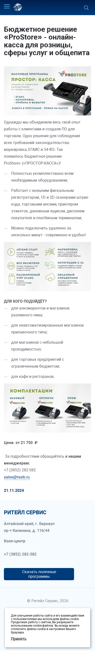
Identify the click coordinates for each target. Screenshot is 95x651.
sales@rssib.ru (17, 477)
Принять (19, 639)
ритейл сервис (25, 512)
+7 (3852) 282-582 (20, 554)
